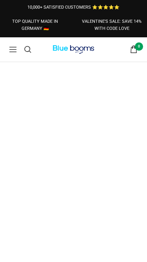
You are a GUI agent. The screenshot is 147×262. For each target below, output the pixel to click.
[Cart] (134, 49)
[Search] (27, 49)
